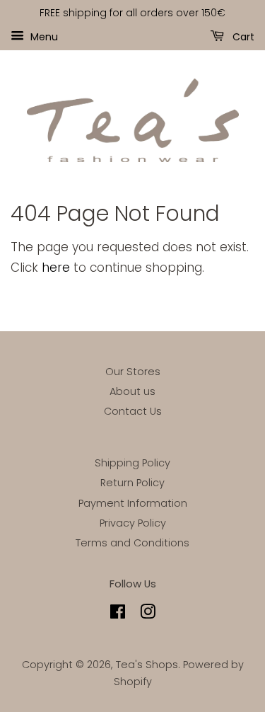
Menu (43, 36)
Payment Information (132, 503)
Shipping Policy (132, 463)
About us (132, 391)
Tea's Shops (147, 665)
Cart (242, 36)
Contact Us (133, 411)
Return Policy (132, 483)
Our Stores (132, 371)
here (56, 267)
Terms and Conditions (132, 543)
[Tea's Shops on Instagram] (147, 614)
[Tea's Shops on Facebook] (118, 614)
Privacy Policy (133, 523)
